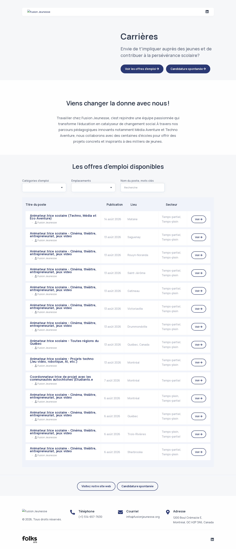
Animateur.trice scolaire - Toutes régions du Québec (64, 342)
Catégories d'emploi (35, 181)
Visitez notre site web (96, 486)
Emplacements (81, 181)
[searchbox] (28, 188)
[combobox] (44, 187)
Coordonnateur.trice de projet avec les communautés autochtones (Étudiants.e (61, 378)
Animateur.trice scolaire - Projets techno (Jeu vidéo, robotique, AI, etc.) (62, 360)
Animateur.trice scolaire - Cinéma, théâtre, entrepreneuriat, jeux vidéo (63, 234)
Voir (197, 219)
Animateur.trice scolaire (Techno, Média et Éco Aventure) (63, 216)
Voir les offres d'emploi (141, 69)
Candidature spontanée (137, 486)
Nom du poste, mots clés (137, 181)
